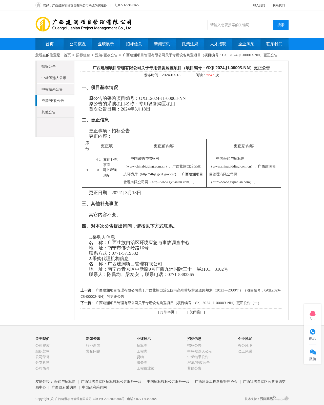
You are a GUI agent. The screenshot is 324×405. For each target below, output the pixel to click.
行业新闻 (93, 345)
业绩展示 (106, 44)
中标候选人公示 (54, 77)
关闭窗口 (196, 311)
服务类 (142, 362)
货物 (140, 356)
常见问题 (93, 351)
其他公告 (49, 111)
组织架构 (42, 351)
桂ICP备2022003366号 (109, 399)
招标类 (142, 345)
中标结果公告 (52, 89)
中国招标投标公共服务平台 (168, 381)
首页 (50, 44)
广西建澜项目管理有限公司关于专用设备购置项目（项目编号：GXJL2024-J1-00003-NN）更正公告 (200, 54)
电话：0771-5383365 (142, 399)
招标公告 (49, 66)
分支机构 (42, 362)
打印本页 (166, 311)
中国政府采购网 (94, 387)
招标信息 (134, 44)
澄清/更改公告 (106, 54)
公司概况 (78, 44)
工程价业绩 (145, 368)
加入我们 (259, 5)
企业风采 (246, 44)
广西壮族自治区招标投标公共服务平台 (111, 381)
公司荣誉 (42, 356)
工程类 (142, 351)
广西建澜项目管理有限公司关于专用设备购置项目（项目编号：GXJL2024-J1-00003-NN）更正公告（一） (178, 302)
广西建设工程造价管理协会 (216, 381)
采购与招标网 (64, 381)
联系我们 (279, 5)
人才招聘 (218, 44)
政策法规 (190, 44)
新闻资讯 (162, 44)
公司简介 (42, 368)
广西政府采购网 (64, 387)
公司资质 (42, 345)
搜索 (281, 24)
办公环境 (245, 345)
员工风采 (245, 351)
